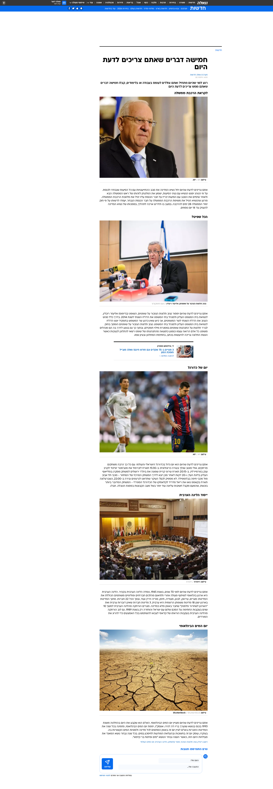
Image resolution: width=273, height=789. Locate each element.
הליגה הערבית (161, 742)
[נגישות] (4, 3)
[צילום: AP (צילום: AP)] (154, 140)
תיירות (120, 3)
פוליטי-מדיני (149, 9)
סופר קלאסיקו (174, 742)
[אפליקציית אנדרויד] (81, 8)
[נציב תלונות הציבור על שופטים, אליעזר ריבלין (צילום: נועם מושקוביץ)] (154, 263)
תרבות (163, 3)
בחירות (172, 3)
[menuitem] (190, 2)
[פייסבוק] (69, 8)
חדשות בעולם (136, 9)
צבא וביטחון (174, 9)
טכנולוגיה (109, 3)
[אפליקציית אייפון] (77, 8)
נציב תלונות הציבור (189, 742)
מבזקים (184, 9)
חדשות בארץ (161, 9)
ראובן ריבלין (203, 742)
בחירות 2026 (123, 9)
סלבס (154, 3)
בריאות (130, 3)
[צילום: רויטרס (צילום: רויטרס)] (154, 542)
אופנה (99, 3)
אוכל (138, 3)
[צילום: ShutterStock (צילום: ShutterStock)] (154, 673)
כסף (146, 3)
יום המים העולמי (147, 742)
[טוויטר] (73, 8)
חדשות (192, 3)
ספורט (182, 3)
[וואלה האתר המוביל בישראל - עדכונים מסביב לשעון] (202, 2)
